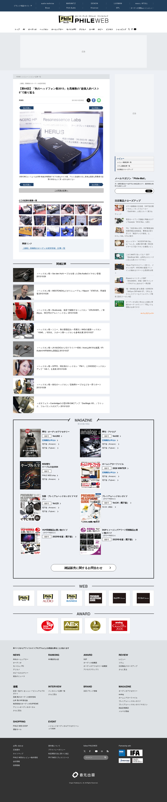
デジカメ (82, 29)
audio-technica (47, 3)
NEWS (16, 655)
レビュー (25, 77)
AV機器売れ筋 (53, 659)
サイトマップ (18, 753)
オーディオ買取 (141, 8)
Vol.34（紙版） (108, 507)
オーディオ (32, 29)
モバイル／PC (18, 666)
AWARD (88, 655)
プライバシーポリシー (56, 749)
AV (24, 29)
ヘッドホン (44, 29)
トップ (17, 29)
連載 (15, 686)
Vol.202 (56, 435)
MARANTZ (71, 3)
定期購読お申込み (49, 440)
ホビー (100, 29)
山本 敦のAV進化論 (20, 700)
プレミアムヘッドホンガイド (130, 701)
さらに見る (123, 669)
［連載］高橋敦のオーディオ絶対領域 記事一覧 (43, 248)
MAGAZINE (83, 420)
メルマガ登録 (124, 711)
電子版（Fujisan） (49, 448)
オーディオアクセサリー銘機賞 (95, 666)
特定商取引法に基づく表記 (58, 753)
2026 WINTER (119, 468)
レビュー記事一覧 (35, 77)
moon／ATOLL (141, 3)
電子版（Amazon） (49, 444)
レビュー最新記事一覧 (124, 162)
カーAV (92, 29)
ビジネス (109, 29)
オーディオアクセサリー (128, 691)
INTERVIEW (54, 686)
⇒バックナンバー (147, 313)
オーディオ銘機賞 (90, 662)
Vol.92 (116, 435)
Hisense (94, 8)
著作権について (54, 745)
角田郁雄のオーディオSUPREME (25, 703)
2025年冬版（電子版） (63, 536)
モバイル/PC (71, 29)
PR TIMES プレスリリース (58, 757)
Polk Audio (71, 8)
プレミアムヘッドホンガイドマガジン (133, 704)
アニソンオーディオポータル (24, 707)
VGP (85, 659)
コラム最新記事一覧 (123, 166)
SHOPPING (19, 721)
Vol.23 (56, 503)
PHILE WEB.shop (49, 475)
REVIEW (123, 655)
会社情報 (16, 761)
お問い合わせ (18, 745)
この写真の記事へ (61, 190)
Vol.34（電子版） (121, 502)
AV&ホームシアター (20, 659)
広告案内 (16, 749)
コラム (121, 662)
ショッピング (121, 29)
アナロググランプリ (91, 669)
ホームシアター (57, 29)
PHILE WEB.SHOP (20, 726)
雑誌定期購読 (124, 708)
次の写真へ (96, 108)
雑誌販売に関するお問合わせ (83, 568)
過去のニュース (19, 676)
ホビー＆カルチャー (20, 673)
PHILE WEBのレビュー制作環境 (25, 757)
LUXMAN (118, 3)
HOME (18, 77)
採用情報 (16, 765)
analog (121, 694)
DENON (94, 3)
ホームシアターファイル (128, 697)
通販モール (17, 729)
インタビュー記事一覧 (56, 691)
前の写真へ (27, 108)
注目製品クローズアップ (125, 169)
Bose (47, 8)
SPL (118, 8)
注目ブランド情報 (90, 691)
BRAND (88, 686)
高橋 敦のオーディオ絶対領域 (24, 697)
